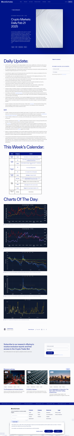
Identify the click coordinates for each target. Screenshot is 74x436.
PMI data (32, 103)
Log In (66, 1)
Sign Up (70, 1)
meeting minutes (19, 93)
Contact (49, 1)
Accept (48, 431)
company (9, 123)
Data (21, 1)
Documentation (49, 414)
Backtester (31, 418)
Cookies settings (39, 431)
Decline (58, 431)
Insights (47, 416)
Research (25, 1)
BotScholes (48, 418)
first (19, 120)
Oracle (30, 416)
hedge (19, 129)
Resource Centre (37, 1)
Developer (44, 1)
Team (39, 414)
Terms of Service (58, 414)
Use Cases (31, 1)
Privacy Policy (61, 354)
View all (68, 369)
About (39, 412)
